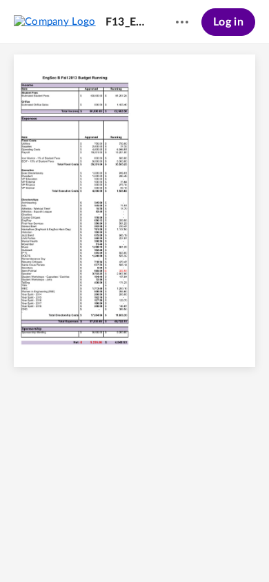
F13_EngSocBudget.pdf (128, 22)
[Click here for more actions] (182, 22)
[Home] (55, 21)
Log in (228, 22)
